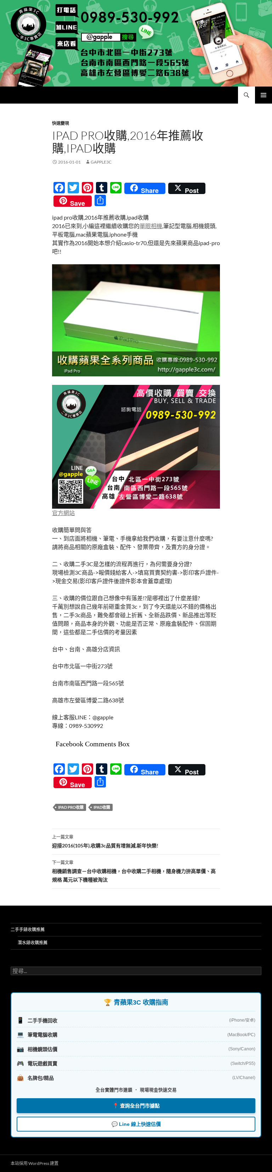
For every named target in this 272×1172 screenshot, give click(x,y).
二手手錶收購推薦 (28, 929)
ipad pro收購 (71, 807)
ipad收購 (102, 807)
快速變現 (60, 123)
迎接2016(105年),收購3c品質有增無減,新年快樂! (105, 841)
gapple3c (101, 162)
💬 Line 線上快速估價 (136, 1124)
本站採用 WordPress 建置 (34, 1163)
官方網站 (63, 512)
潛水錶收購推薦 (32, 942)
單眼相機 (151, 225)
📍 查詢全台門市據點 (136, 1106)
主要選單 (263, 95)
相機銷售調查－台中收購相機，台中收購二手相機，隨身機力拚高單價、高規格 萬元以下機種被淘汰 (134, 871)
